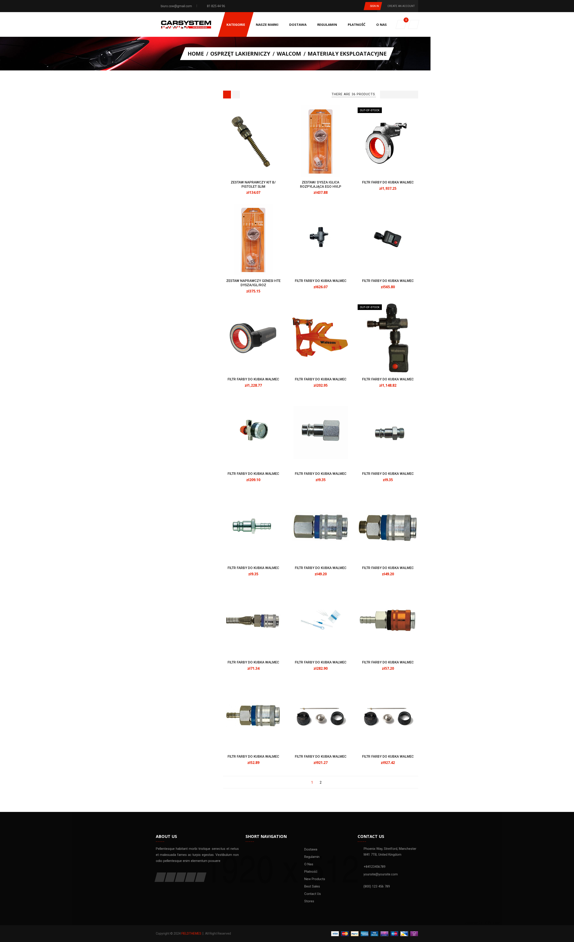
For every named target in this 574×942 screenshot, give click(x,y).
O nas (308, 864)
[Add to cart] (249, 169)
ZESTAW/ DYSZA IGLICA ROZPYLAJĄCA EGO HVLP (320, 184)
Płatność (310, 872)
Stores (309, 901)
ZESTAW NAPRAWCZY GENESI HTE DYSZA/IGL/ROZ (253, 283)
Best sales (312, 886)
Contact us (312, 894)
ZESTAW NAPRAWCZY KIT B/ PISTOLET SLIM (253, 184)
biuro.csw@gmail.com (176, 6)
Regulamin (312, 857)
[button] (413, 24)
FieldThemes (191, 933)
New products (314, 879)
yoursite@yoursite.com (380, 874)
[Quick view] (258, 169)
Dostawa (310, 849)
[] (329, 782)
